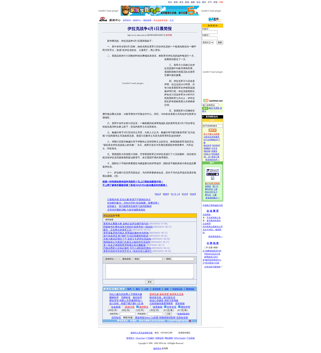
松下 (215, 192)
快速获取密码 (183, 314)
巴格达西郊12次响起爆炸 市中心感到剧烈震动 (127, 248)
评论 (158, 194)
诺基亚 (208, 186)
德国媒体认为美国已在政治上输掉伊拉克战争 (126, 242)
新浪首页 (127, 20)
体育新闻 (157, 307)
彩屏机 (216, 108)
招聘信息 (159, 338)
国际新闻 (147, 20)
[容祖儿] (207, 154)
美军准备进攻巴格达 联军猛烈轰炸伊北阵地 (125, 233)
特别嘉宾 (215, 154)
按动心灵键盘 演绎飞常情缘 (163, 300)
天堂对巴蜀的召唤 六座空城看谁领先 (126, 210)
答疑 (215, 2)
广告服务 (150, 338)
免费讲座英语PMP (213, 251)
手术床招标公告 (214, 217)
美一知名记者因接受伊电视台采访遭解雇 (124, 245)
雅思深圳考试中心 (213, 260)
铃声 (129, 289)
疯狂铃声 (207, 145)
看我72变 (215, 157)
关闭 (193, 194)
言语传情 (156, 289)
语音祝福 (180, 303)
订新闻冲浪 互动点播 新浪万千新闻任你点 (129, 199)
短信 (198, 2)
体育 (181, 2)
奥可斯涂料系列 (214, 220)
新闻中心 (137, 20)
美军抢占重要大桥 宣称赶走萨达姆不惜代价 (125, 223)
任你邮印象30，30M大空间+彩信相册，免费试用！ (133, 203)
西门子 (215, 186)
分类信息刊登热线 (212, 267)
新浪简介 (130, 338)
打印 (185, 194)
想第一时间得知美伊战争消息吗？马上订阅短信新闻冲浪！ (132, 181)
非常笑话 (171, 307)
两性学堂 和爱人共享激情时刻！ (126, 300)
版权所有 (157, 348)
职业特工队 (178, 289)
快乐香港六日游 (212, 263)
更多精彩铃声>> (212, 160)
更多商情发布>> (215, 236)
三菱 (214, 195)
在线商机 (207, 214)
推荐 (166, 194)
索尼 (211, 108)
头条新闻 (116, 307)
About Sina (140, 338)
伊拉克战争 (109, 215)
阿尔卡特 (209, 192)
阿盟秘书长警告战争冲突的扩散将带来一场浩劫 (127, 227)
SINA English (179, 338)
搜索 (193, 2)
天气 (210, 2)
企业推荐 (207, 223)
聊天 (204, 2)
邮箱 (187, 2)
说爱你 (214, 151)
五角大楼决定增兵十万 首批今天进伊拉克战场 (127, 239)
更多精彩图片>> (212, 198)
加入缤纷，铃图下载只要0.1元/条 (126, 303)
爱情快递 (190, 289)
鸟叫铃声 (216, 145)
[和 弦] (207, 157)
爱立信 (208, 195)
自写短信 (116, 317)
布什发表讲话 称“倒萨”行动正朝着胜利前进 (125, 236)
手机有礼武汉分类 (212, 254)
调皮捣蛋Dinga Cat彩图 (146, 317)
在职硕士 (112, 206)
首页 (170, 2)
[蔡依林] (207, 151)
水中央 (214, 148)
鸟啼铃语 (125, 297)
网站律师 (169, 338)
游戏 (167, 289)
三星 (215, 189)
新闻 (176, 2)
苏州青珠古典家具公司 (213, 226)
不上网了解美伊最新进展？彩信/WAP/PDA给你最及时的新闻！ (135, 185)
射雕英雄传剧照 (167, 317)
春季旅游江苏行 (211, 257)
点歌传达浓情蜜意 (211, 137)
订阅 (146, 289)
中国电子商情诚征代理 (213, 205)
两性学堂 (185, 307)
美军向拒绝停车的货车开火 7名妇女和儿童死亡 (127, 251)
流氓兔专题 (182, 317)
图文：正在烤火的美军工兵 (117, 230)
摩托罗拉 (209, 189)
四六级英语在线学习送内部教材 (135, 206)
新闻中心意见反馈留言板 (142, 333)
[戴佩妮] (207, 148)
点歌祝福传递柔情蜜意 (161, 303)
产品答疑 (191, 338)
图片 (138, 289)
